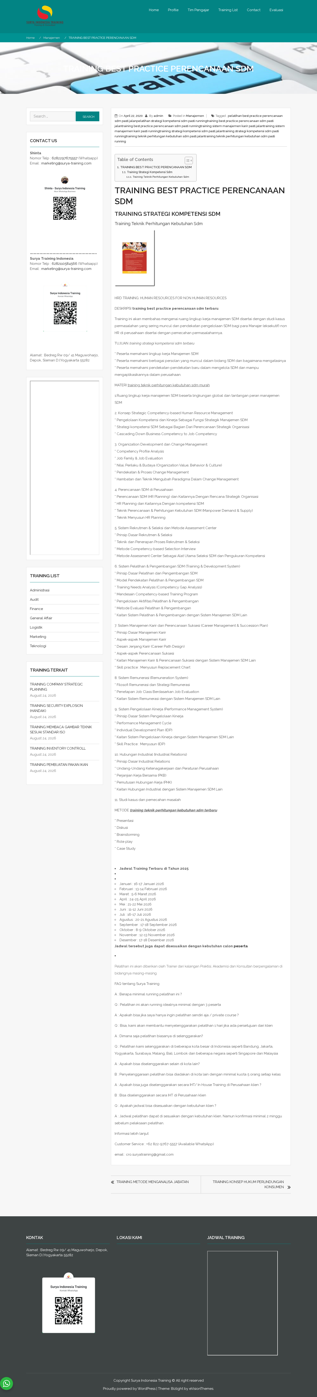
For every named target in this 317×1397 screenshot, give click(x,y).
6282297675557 (65, 158)
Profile (173, 10)
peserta (241, 946)
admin (158, 116)
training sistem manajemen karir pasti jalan (232, 126)
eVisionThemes (201, 1389)
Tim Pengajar (198, 10)
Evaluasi (276, 10)
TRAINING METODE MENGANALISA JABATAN (152, 1182)
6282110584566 (64, 264)
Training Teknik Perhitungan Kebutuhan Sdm (161, 176)
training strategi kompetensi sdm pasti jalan (191, 131)
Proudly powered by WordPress (129, 1389)
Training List (228, 10)
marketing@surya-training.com (66, 163)
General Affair (41, 618)
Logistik (36, 627)
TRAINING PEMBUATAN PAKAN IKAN (59, 765)
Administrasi (39, 590)
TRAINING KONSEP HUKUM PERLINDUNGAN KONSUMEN (248, 1184)
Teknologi (38, 646)
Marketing (38, 637)
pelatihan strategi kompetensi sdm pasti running (171, 121)
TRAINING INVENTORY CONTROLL (58, 748)
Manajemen (195, 116)
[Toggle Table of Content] (186, 160)
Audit (34, 599)
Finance (36, 609)
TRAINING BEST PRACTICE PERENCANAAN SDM (156, 167)
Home (154, 10)
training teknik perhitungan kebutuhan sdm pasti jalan (165, 136)
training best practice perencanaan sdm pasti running (161, 126)
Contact (253, 10)
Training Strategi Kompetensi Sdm (149, 172)
